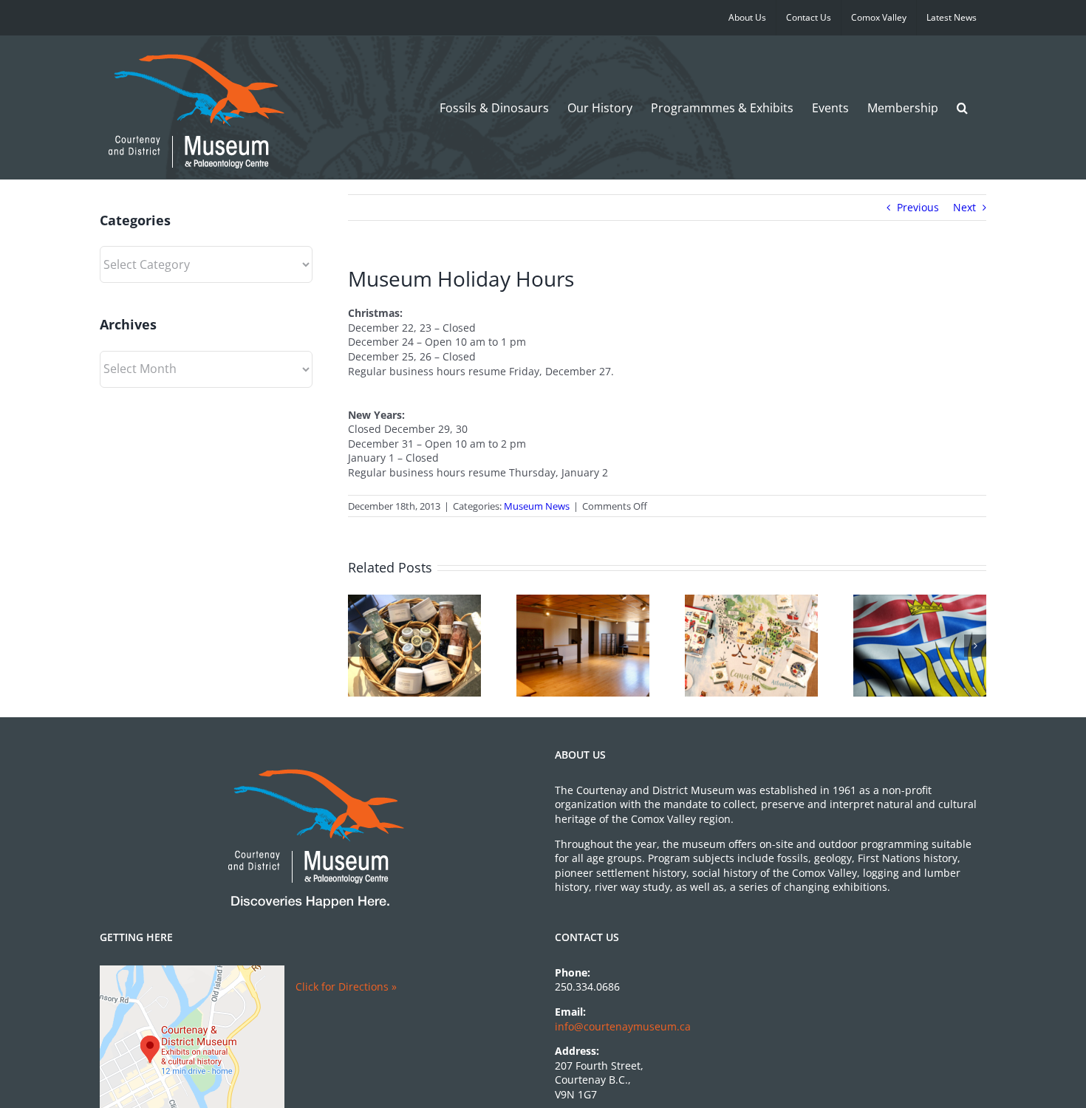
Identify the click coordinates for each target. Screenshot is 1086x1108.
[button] (962, 107)
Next (964, 207)
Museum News (537, 506)
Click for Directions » (346, 986)
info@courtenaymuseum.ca (623, 1026)
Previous (918, 207)
